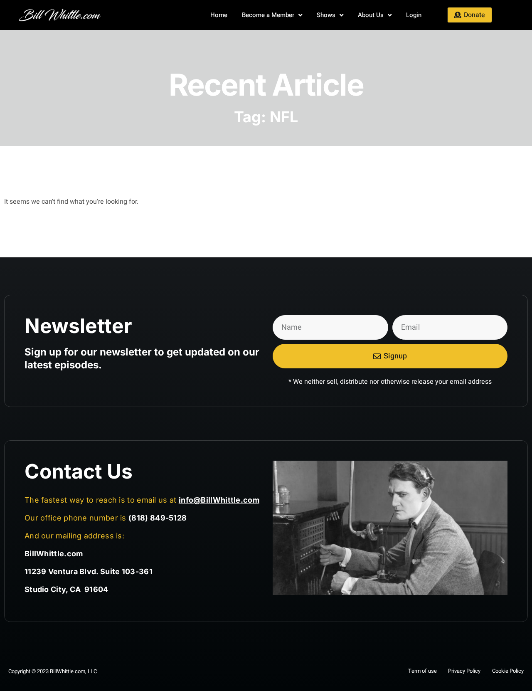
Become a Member (268, 15)
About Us (371, 15)
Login (413, 15)
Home (218, 15)
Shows (326, 15)
